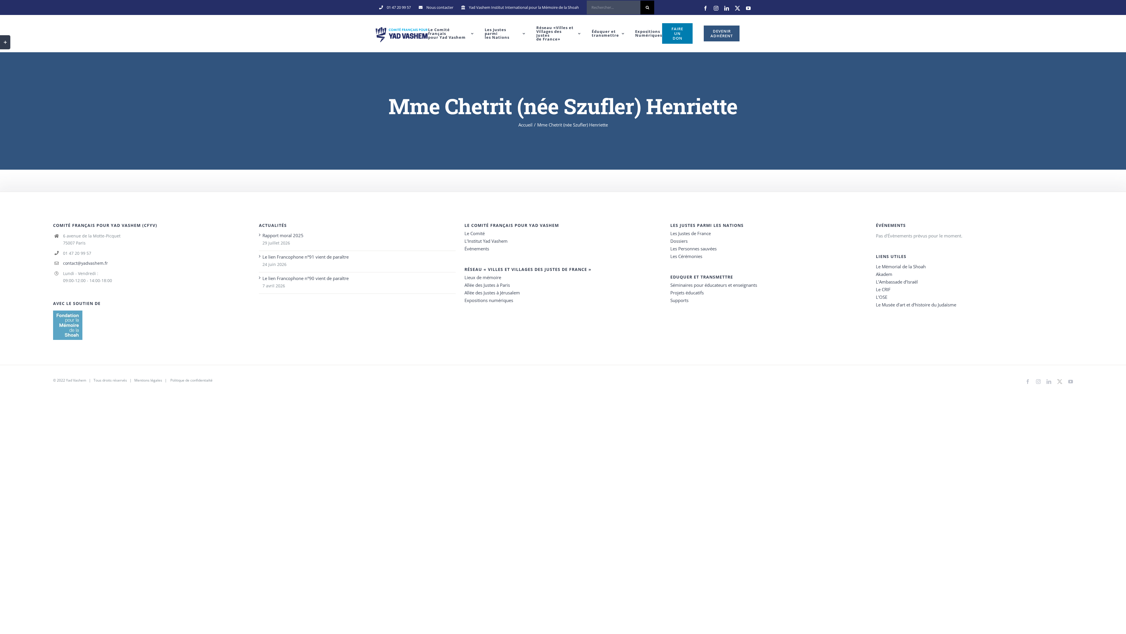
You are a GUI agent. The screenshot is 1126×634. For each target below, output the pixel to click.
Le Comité (474, 233)
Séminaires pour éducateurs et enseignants (713, 285)
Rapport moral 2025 (282, 235)
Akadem (884, 274)
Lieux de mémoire (482, 277)
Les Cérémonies (686, 256)
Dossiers (679, 241)
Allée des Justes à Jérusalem (492, 293)
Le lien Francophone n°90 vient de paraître (305, 278)
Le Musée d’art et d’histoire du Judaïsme (916, 305)
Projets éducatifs (687, 293)
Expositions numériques (488, 300)
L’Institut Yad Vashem (486, 241)
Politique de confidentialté (191, 380)
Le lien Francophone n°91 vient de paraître (305, 257)
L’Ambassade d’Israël (897, 282)
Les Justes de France (690, 233)
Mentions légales (148, 380)
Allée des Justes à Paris (487, 285)
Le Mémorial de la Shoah (901, 266)
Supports (679, 300)
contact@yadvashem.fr (85, 263)
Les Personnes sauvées (693, 249)
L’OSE (881, 297)
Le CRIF (883, 289)
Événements (476, 249)
